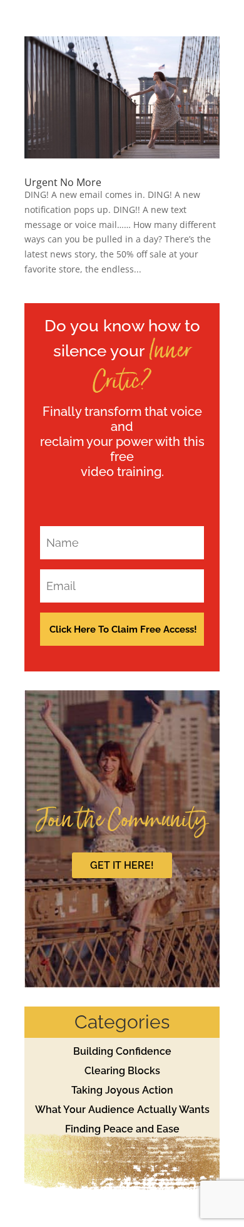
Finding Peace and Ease (122, 1129)
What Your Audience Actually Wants (122, 1110)
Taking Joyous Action (122, 1090)
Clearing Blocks (122, 1071)
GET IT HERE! (122, 865)
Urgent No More (62, 182)
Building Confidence (122, 1051)
